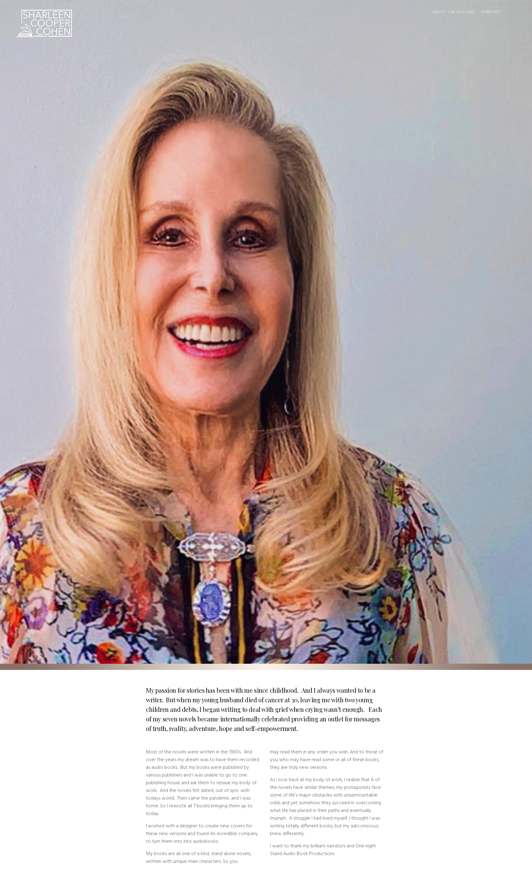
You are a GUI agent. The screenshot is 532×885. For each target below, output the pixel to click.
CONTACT (491, 12)
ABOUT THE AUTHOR (453, 12)
